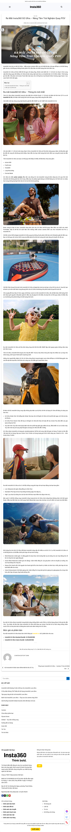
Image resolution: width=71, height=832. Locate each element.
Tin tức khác (4, 732)
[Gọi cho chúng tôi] (7, 795)
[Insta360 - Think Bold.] (35, 6)
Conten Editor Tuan (42, 23)
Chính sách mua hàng (9, 817)
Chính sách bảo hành (9, 804)
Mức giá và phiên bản (10, 87)
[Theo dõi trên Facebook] (2, 795)
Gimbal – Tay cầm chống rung (9, 719)
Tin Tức (35, 16)
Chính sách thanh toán (9, 812)
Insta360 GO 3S (7, 97)
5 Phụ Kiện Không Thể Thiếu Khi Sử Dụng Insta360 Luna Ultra (18, 691)
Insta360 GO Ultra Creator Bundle (14, 640)
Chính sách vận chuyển (9, 809)
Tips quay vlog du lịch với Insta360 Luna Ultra (14, 694)
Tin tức (46, 809)
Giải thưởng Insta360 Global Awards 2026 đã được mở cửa (18, 701)
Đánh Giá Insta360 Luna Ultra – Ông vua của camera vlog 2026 (19, 697)
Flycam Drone (5, 716)
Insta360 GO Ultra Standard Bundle (15, 637)
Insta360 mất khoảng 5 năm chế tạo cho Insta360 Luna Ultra (18, 688)
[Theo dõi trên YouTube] (10, 795)
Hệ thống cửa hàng (49, 812)
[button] (10, 7)
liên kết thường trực (46, 649)
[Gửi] (68, 678)
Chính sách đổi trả (8, 806)
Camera (3, 710)
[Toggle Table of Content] (27, 83)
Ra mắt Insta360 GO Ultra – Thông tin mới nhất (17, 85)
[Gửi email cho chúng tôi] (5, 795)
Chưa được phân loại (7, 713)
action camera (18, 177)
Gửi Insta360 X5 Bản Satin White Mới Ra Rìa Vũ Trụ (19, 667)
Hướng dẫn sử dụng (7, 723)
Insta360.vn (35, 633)
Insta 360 (4, 726)
